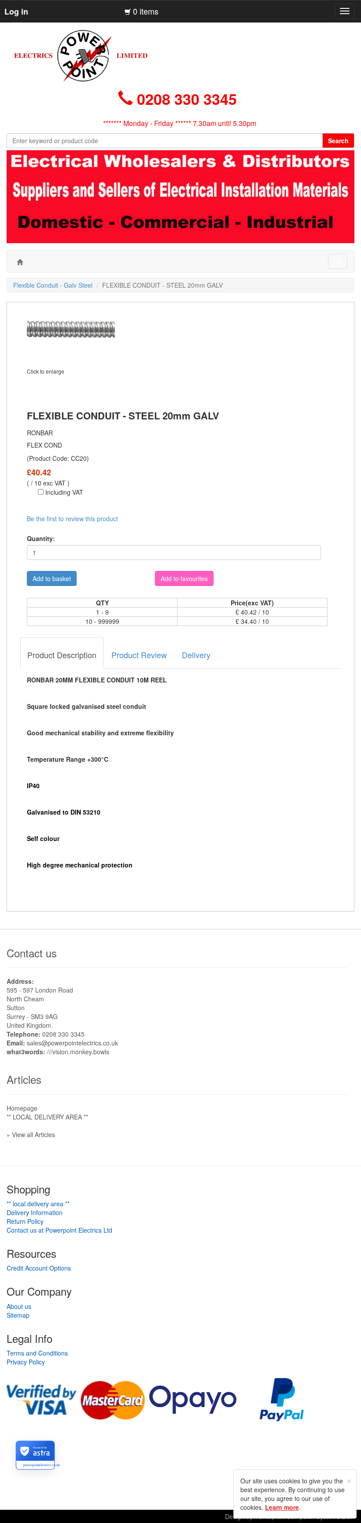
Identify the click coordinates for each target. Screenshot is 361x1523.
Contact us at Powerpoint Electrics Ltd (59, 1230)
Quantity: (41, 538)
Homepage (22, 1108)
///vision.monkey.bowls (78, 1051)
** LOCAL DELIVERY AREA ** (47, 1116)
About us (19, 1306)
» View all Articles (31, 1134)
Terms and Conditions (37, 1353)
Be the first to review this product (72, 518)
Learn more (282, 1507)
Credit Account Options (39, 1268)
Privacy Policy (26, 1361)
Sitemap (18, 1315)
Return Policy (25, 1221)
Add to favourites (184, 578)
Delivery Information (35, 1212)
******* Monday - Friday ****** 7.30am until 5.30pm (179, 123)
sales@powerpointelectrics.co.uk (72, 1042)
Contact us (32, 952)
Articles (24, 1079)
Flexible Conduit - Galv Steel (52, 285)
